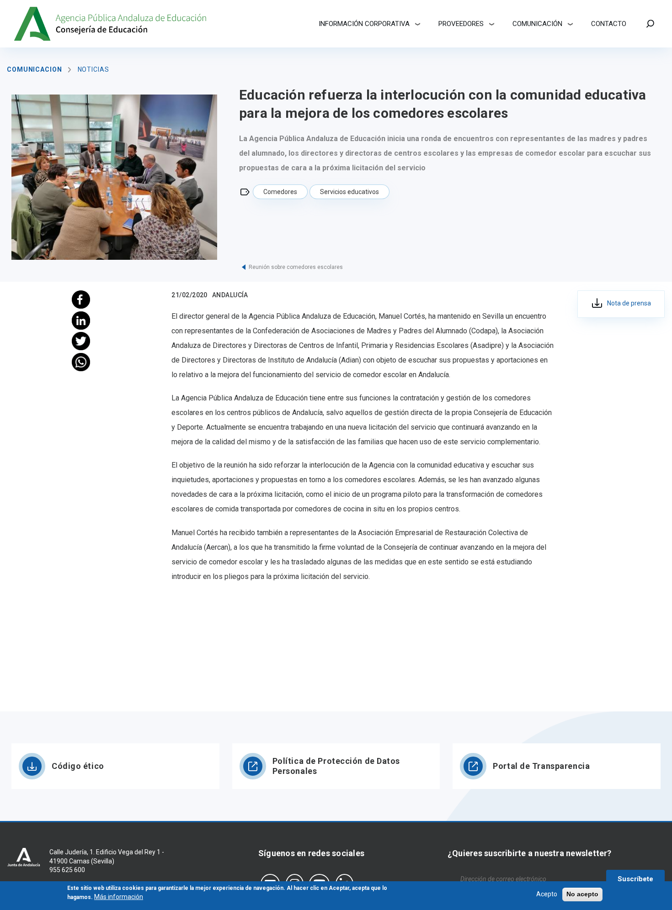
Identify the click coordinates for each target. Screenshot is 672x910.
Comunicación (537, 24)
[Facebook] (81, 299)
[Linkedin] (81, 320)
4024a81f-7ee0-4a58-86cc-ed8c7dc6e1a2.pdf (621, 304)
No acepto (582, 894)
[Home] (111, 23)
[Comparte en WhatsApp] (81, 362)
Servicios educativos (349, 191)
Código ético (78, 766)
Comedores (280, 191)
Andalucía (230, 295)
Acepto (546, 894)
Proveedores (461, 24)
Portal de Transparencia (541, 766)
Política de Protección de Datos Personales (336, 766)
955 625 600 (67, 869)
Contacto (608, 24)
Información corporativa (364, 24)
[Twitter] (81, 341)
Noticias (93, 69)
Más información (118, 896)
